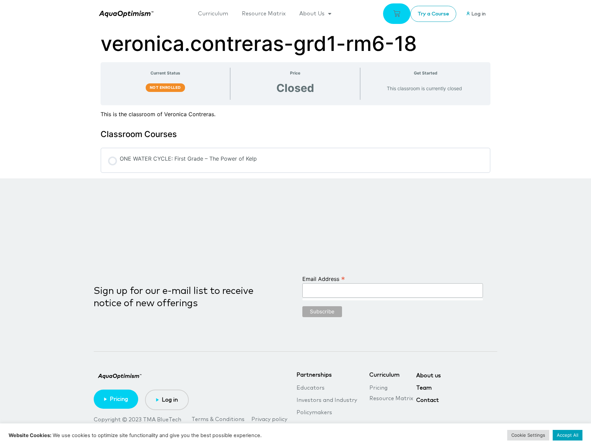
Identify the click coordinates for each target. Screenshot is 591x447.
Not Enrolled (165, 87)
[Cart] (396, 13)
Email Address (323, 278)
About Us (312, 13)
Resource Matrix (264, 13)
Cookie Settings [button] (528, 435)
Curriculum (213, 13)
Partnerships (314, 375)
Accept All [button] (567, 435)
